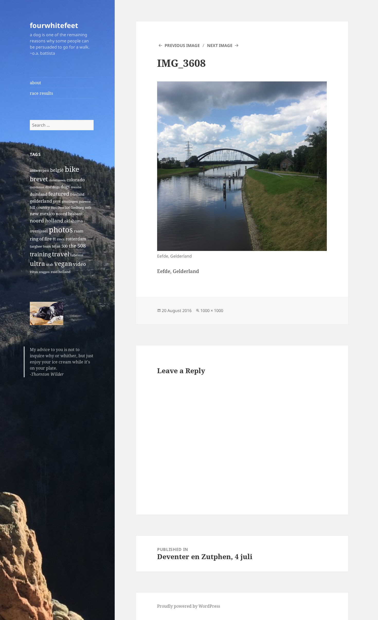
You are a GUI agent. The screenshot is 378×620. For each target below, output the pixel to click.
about (35, 83)
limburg (77, 207)
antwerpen (39, 170)
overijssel (39, 230)
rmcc (61, 239)
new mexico (42, 214)
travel (60, 254)
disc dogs (52, 187)
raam (78, 230)
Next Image (219, 45)
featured (58, 193)
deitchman (37, 187)
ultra (37, 263)
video (79, 264)
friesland (77, 194)
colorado (76, 180)
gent (57, 201)
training (40, 254)
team (47, 246)
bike (72, 169)
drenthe (76, 187)
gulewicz (85, 201)
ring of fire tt (43, 239)
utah (49, 264)
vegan (63, 263)
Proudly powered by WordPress (188, 606)
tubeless (76, 255)
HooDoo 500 (60, 207)
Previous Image (182, 45)
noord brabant (69, 213)
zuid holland (60, 272)
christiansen (57, 180)
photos (61, 229)
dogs (65, 187)
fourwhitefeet (54, 25)
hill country (40, 207)
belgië (57, 170)
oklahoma (73, 220)
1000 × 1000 (211, 310)
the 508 (77, 245)
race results (41, 93)
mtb (88, 207)
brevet (39, 179)
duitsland (38, 194)
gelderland (41, 201)
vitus (34, 272)
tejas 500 (60, 246)
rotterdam (76, 239)
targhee (36, 246)
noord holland (46, 220)
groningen (70, 201)
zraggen (44, 272)
